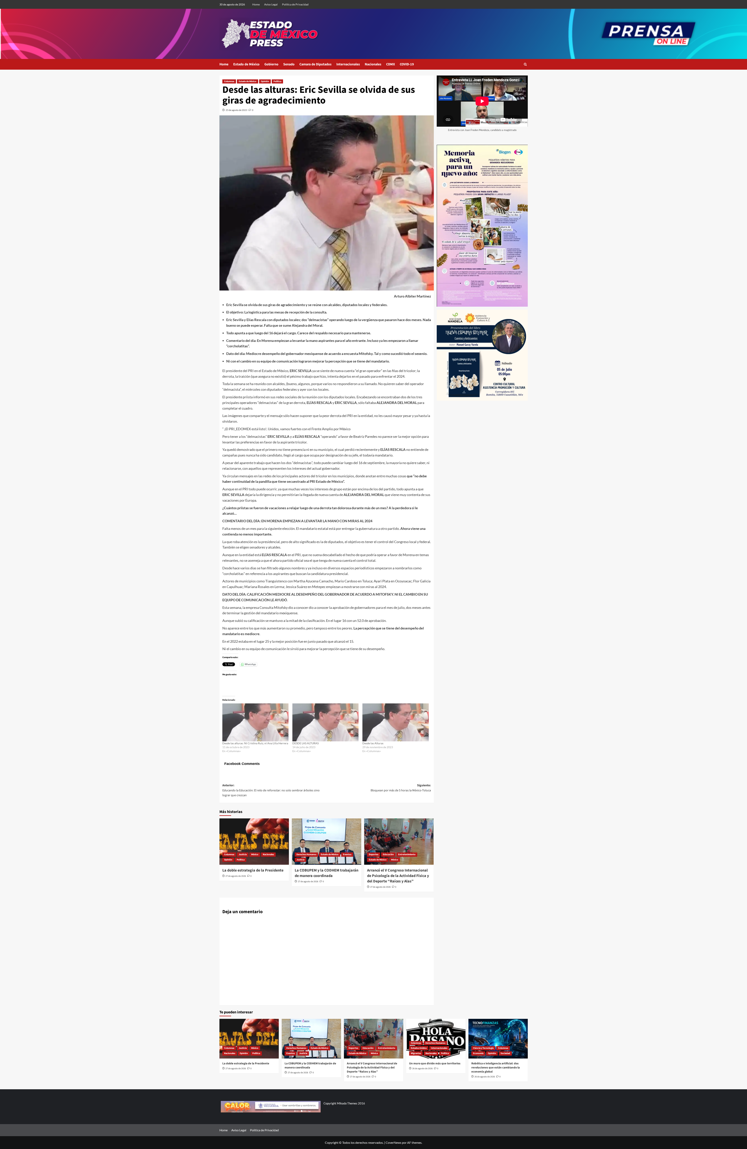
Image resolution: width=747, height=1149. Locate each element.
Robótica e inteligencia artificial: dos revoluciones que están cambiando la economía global (495, 1067)
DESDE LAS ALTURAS (305, 743)
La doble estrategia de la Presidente (252, 870)
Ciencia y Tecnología (483, 1048)
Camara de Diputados (315, 64)
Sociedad (505, 1053)
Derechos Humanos (306, 854)
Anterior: (271, 790)
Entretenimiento (407, 854)
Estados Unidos (419, 1048)
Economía (478, 1053)
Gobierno (271, 64)
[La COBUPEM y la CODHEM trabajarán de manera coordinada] (326, 841)
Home (256, 4)
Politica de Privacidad (295, 4)
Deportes (373, 854)
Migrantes (416, 1053)
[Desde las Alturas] (395, 722)
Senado (289, 64)
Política (277, 81)
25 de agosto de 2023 (236, 110)
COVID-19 (407, 64)
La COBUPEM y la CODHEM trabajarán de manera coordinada (326, 873)
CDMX (390, 64)
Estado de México (246, 64)
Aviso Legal (271, 4)
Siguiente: (401, 788)
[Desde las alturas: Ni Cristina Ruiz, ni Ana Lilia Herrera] (255, 722)
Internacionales (348, 64)
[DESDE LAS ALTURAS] (325, 722)
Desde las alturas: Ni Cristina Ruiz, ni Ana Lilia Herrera (255, 743)
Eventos (347, 854)
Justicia (243, 854)
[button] (525, 64)
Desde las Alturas (372, 743)
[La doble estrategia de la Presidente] (254, 841)
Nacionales (373, 64)
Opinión (265, 81)
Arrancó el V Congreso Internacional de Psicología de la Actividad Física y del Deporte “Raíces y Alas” (398, 876)
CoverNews (393, 1142)
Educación (388, 854)
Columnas (229, 81)
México (254, 854)
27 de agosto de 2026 (235, 876)
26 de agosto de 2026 (422, 1068)
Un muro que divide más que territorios (434, 1063)
